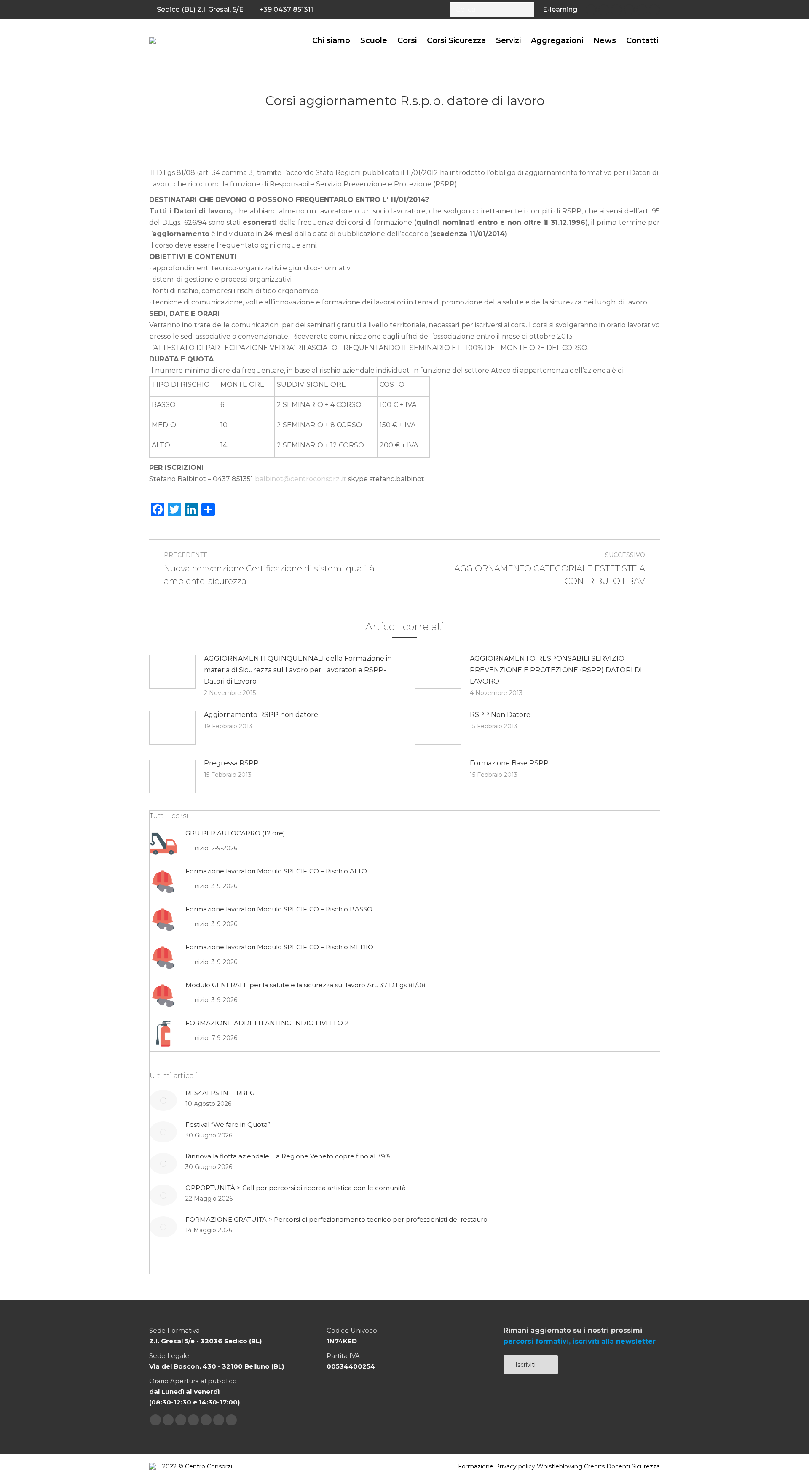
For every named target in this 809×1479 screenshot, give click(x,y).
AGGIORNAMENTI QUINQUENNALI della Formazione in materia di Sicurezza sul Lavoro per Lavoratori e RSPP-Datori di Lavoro (298, 670)
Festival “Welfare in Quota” (227, 1125)
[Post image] (172, 672)
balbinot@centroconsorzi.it (300, 479)
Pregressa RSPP (231, 763)
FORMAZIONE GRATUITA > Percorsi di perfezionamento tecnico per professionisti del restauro (336, 1219)
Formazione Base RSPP (509, 763)
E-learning (560, 9)
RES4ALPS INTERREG (219, 1093)
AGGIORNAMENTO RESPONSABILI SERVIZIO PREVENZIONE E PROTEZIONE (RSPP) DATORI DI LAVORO (556, 670)
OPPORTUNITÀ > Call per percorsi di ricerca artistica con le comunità (295, 1188)
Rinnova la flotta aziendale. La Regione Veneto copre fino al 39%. (288, 1156)
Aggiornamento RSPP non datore (261, 715)
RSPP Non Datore (500, 715)
